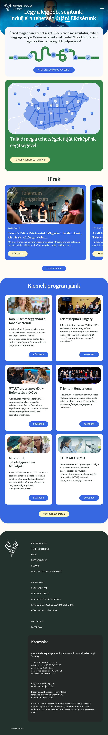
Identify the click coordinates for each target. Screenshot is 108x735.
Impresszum (37, 582)
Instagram (37, 621)
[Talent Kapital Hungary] (79, 305)
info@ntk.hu (47, 668)
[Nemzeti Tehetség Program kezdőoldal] (22, 7)
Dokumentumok (40, 593)
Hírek (34, 554)
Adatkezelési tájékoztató (46, 599)
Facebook (36, 627)
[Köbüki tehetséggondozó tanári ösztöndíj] (28, 305)
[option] (45, 222)
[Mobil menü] (102, 7)
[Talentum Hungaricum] (79, 375)
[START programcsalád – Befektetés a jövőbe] (28, 375)
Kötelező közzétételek (44, 610)
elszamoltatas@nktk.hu (52, 695)
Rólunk (35, 566)
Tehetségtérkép (40, 549)
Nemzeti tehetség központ (46, 571)
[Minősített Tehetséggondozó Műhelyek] (28, 444)
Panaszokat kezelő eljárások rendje (52, 605)
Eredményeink (39, 560)
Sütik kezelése (39, 588)
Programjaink (39, 543)
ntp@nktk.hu (47, 686)
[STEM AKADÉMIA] (79, 444)
